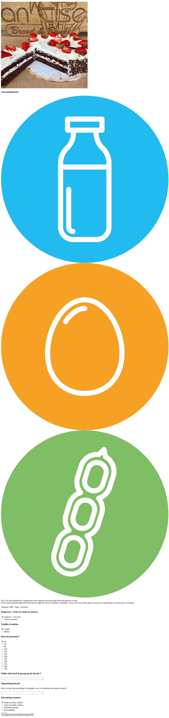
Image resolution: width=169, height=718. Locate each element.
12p (5, 651)
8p (5, 646)
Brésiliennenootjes (11, 708)
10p (5, 649)
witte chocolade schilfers (13, 705)
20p (5, 661)
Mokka (7, 632)
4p (5, 641)
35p (5, 669)
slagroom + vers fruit (12, 617)
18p (5, 659)
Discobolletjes (9, 710)
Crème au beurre (10, 619)
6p (5, 644)
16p (5, 656)
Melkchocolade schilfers (13, 703)
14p (5, 654)
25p (5, 664)
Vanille (7, 629)
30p (5, 666)
